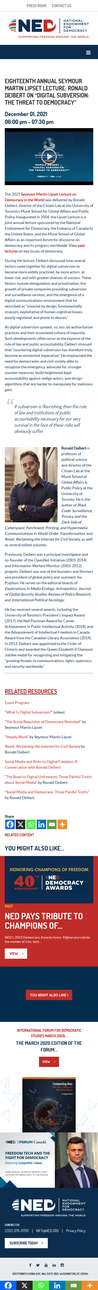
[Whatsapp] (31, 824)
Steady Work (16, 737)
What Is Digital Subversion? (28, 712)
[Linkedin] (41, 824)
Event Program (17, 703)
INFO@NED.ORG (47, 1230)
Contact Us (61, 5)
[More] (62, 824)
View (14, 953)
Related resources (31, 691)
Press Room (36, 5)
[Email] (52, 824)
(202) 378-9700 (17, 1230)
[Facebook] (10, 824)
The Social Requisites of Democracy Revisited (43, 722)
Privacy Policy (76, 1230)
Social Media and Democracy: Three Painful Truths (47, 792)
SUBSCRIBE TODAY (24, 1243)
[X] (20, 824)
